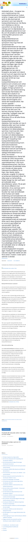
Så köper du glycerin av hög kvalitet (11, 457)
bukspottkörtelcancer (9, 419)
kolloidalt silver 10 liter (14, 401)
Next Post (22, 439)
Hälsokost (9, 260)
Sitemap (5, 530)
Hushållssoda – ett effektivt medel (10, 525)
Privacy (4, 528)
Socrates (16, 538)
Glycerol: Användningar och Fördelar (11, 479)
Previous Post (7, 429)
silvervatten (4, 420)
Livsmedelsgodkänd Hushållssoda (10, 526)
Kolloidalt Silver (18, 419)
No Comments (17, 260)
